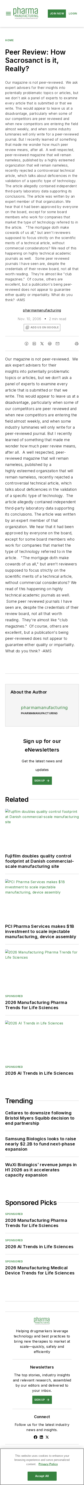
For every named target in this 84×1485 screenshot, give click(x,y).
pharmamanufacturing (42, 310)
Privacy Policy (48, 1464)
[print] (77, 343)
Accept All (42, 1476)
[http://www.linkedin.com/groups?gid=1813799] (41, 1437)
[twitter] (42, 343)
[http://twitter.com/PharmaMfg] (47, 1437)
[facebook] (26, 343)
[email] (57, 343)
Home (9, 40)
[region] (42, 1466)
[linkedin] (34, 343)
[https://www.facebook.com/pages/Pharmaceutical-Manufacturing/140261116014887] (35, 1437)
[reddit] (50, 343)
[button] (8, 13)
